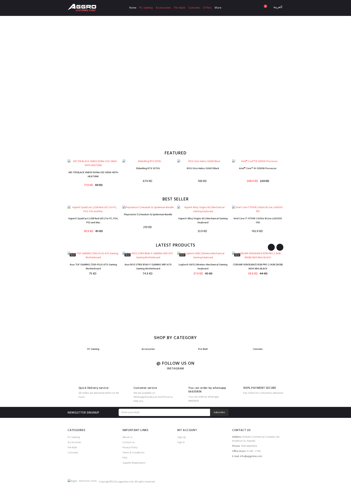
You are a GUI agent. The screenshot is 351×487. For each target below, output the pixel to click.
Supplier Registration (134, 463)
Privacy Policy (130, 447)
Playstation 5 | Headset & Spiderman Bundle (148, 215)
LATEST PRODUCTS (175, 245)
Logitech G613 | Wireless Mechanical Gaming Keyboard (203, 267)
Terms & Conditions (133, 453)
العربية (277, 7)
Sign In (181, 442)
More (218, 8)
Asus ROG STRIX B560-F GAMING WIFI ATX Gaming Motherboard (148, 267)
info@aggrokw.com (251, 456)
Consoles (194, 8)
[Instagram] (280, 412)
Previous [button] (271, 247)
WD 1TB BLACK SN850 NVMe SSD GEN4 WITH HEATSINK (93, 174)
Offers (207, 8)
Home (132, 8)
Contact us (128, 442)
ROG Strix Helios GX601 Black (203, 168)
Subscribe (219, 412)
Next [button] (279, 247)
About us (127, 437)
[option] (93, 173)
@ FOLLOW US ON (175, 363)
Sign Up (181, 437)
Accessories (163, 8)
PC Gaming (146, 8)
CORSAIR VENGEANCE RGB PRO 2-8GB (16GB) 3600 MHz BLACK (258, 267)
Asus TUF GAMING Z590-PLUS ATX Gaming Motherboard (93, 267)
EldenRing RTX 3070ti (148, 168)
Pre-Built (179, 8)
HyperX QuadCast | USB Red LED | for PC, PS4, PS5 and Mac (93, 221)
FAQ (124, 458)
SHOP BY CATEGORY (175, 338)
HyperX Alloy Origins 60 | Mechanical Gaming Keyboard (203, 221)
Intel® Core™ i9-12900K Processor (258, 168)
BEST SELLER (175, 199)
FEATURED (176, 153)
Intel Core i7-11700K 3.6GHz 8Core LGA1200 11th (258, 221)
